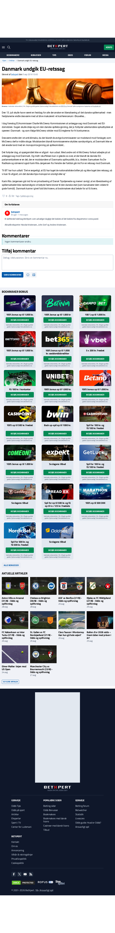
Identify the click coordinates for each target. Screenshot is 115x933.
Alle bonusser (11, 565)
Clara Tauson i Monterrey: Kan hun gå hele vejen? (71, 633)
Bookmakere (13, 55)
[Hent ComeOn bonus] (20, 453)
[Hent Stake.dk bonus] (20, 378)
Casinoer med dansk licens (56, 825)
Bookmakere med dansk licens (55, 820)
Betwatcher (81, 810)
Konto (109, 47)
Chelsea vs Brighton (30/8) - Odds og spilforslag (40, 600)
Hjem (4, 60)
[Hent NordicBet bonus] (20, 530)
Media (105, 55)
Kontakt (15, 842)
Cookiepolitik (17, 863)
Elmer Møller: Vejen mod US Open (14, 668)
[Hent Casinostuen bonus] (95, 414)
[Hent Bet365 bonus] (57, 339)
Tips (54, 55)
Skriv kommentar (12, 274)
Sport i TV (16, 822)
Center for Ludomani (21, 827)
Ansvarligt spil (82, 827)
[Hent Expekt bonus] (57, 453)
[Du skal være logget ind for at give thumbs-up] (3, 196)
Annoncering (17, 850)
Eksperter (16, 818)
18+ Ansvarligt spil (44, 890)
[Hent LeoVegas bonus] (20, 492)
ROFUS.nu (52, 40)
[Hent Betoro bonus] (20, 339)
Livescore (79, 818)
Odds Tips (16, 806)
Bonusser (36, 55)
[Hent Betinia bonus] (57, 303)
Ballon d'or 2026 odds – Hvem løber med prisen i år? (99, 635)
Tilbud (46, 830)
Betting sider (49, 806)
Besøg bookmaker (20, 319)
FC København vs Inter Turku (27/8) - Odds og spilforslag (13, 635)
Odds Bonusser (50, 810)
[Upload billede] (34, 275)
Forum (87, 55)
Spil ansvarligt (33, 40)
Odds (70, 55)
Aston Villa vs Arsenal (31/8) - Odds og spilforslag (13, 600)
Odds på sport (18, 810)
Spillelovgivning (26, 196)
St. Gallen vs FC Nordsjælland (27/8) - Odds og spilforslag (41, 635)
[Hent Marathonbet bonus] (95, 492)
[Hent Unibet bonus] (57, 378)
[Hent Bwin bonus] (57, 414)
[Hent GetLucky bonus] (95, 453)
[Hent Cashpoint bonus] (20, 414)
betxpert (15, 74)
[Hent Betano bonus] (95, 378)
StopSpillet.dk (85, 40)
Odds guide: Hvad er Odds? (88, 822)
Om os (14, 846)
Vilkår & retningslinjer (22, 854)
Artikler (12, 60)
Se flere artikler (10, 681)
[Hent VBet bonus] (95, 339)
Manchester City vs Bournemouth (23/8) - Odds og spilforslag (41, 669)
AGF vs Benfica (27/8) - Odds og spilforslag (70, 599)
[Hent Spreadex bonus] (57, 492)
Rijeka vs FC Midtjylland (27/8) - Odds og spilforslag (99, 600)
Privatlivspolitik (19, 859)
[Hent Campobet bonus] (95, 303)
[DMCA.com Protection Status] (23, 882)
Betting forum (82, 806)
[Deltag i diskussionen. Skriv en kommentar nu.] (57, 262)
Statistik (79, 814)
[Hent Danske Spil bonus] (57, 530)
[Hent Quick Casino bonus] (20, 303)
